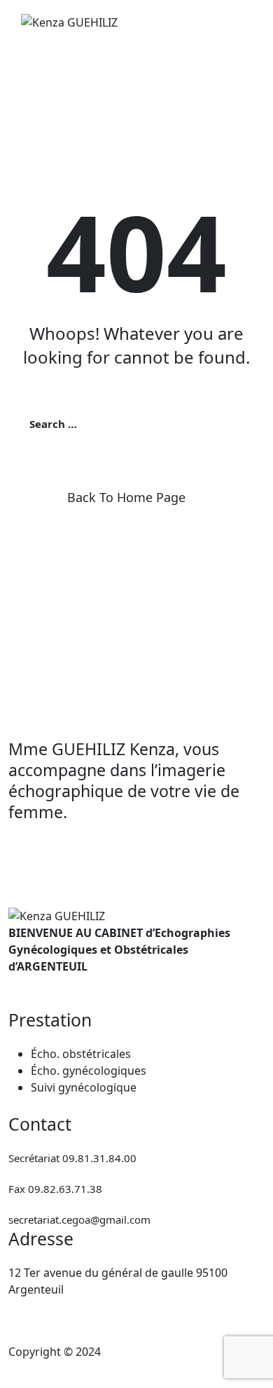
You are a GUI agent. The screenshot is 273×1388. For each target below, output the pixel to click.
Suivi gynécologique (83, 1087)
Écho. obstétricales (81, 1053)
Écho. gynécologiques (88, 1070)
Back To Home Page (126, 497)
